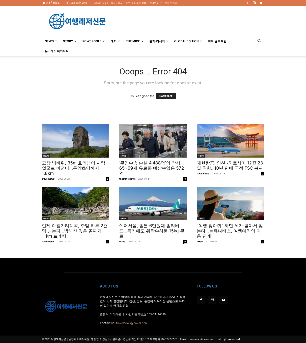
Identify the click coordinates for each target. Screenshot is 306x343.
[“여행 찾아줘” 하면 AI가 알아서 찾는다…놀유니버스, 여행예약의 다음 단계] (230, 203)
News (49, 41)
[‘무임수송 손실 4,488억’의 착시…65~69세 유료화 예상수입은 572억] (153, 141)
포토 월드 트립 (217, 41)
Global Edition (186, 41)
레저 (114, 41)
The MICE (133, 41)
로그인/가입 (171, 2)
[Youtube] (261, 3)
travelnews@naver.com (132, 323)
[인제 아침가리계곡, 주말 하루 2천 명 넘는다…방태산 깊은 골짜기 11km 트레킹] (75, 203)
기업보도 (154, 2)
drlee (122, 241)
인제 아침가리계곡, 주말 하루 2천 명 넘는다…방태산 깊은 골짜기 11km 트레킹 (75, 231)
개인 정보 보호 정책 (136, 2)
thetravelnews (127, 178)
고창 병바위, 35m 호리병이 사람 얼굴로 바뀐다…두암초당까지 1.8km (73, 168)
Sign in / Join (101, 2)
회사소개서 (117, 2)
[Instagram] (254, 3)
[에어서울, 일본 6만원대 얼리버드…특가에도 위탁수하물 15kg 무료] (153, 203)
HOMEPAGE (166, 96)
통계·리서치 (157, 41)
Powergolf (91, 41)
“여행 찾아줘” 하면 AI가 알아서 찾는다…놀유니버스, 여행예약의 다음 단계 (230, 231)
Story (68, 41)
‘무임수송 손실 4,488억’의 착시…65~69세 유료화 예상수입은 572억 (151, 168)
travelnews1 (48, 178)
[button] (259, 41)
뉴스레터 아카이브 (57, 51)
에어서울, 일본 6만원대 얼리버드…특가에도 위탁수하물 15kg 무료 (151, 231)
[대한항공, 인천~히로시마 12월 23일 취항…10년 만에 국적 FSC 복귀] (230, 141)
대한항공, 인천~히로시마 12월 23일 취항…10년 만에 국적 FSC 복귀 (230, 165)
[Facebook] (247, 3)
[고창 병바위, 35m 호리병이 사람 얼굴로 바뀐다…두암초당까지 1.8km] (75, 141)
